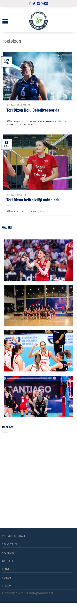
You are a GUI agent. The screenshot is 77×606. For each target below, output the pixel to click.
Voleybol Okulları (13, 536)
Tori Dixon (27, 124)
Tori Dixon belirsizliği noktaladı (32, 199)
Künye (5, 569)
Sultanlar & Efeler (18, 105)
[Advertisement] (38, 475)
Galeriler (8, 561)
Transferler (9, 544)
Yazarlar (8, 552)
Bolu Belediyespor (47, 121)
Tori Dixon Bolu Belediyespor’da (32, 110)
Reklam (6, 577)
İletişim (6, 586)
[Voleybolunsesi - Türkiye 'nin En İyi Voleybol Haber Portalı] (38, 19)
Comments (14, 121)
